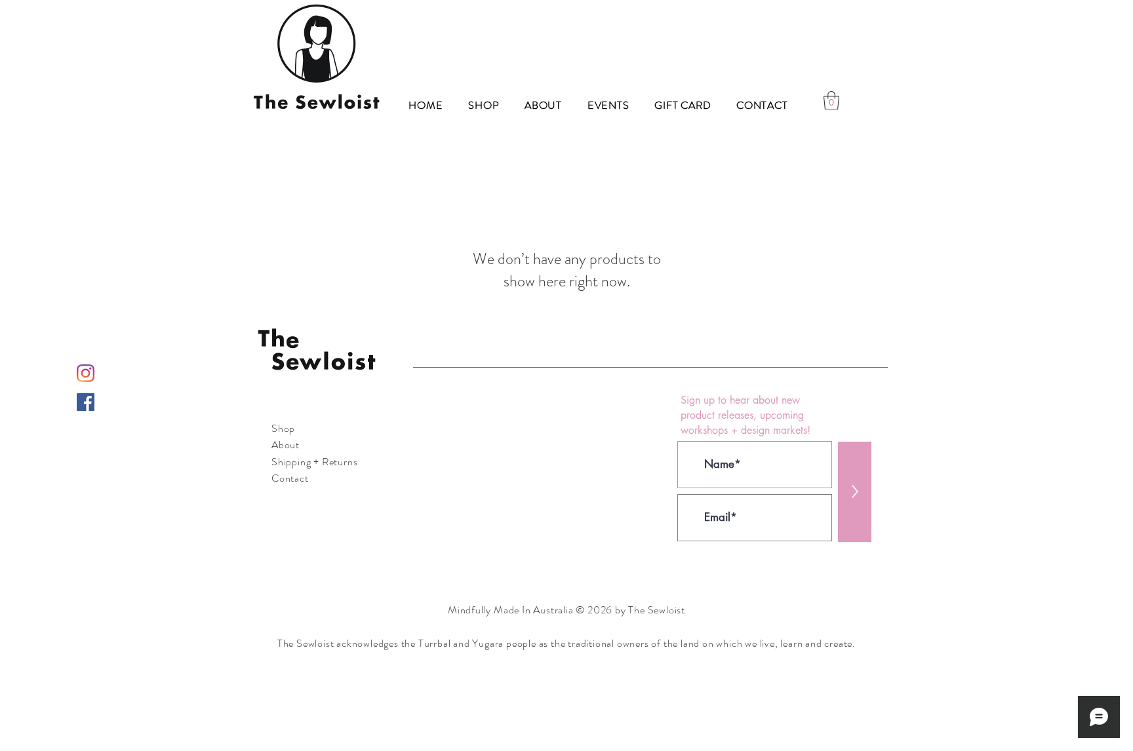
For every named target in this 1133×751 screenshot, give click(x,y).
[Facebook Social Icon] (85, 402)
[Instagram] (85, 373)
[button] (831, 100)
